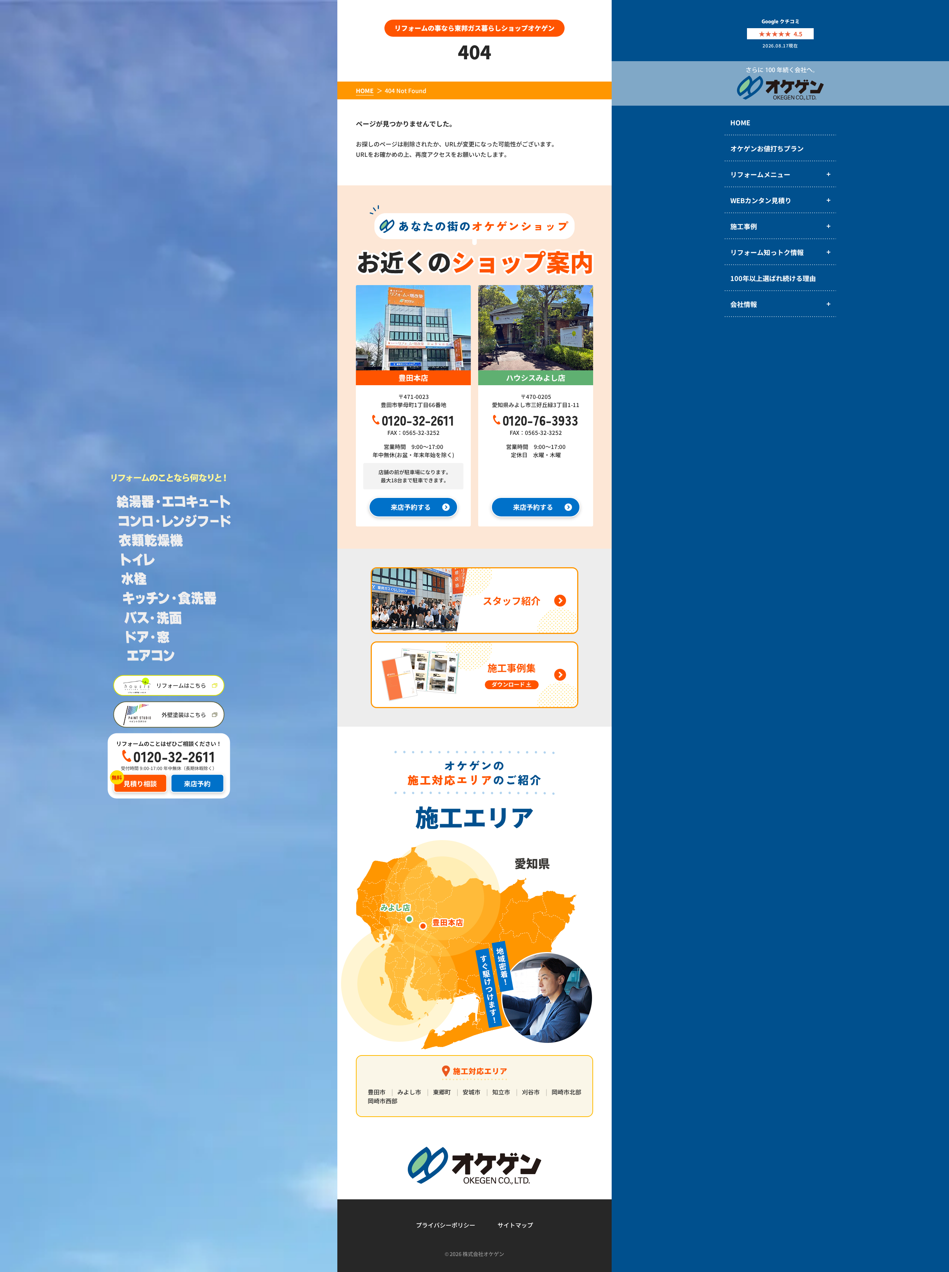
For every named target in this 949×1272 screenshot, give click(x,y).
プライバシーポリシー (445, 1225)
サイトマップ (515, 1225)
